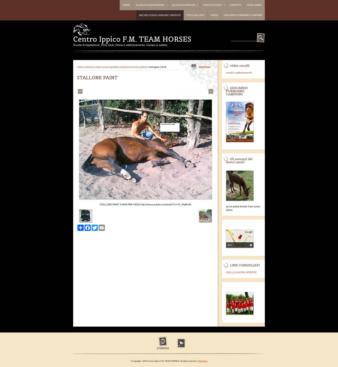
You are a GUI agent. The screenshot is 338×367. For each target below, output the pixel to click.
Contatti (235, 5)
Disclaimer (203, 361)
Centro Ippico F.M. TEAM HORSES (132, 39)
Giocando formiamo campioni (243, 15)
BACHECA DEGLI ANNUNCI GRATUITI (160, 15)
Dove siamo (254, 5)
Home (126, 5)
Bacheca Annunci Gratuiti (133, 67)
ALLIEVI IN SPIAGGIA (183, 5)
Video (214, 15)
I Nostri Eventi (212, 5)
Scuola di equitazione (150, 5)
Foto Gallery (195, 15)
